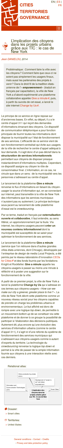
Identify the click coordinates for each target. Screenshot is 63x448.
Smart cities (14, 413)
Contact (36, 439)
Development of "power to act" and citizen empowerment (43, 382)
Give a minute (39, 98)
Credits (45, 439)
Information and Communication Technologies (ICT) (15, 387)
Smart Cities (54, 389)
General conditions (22, 439)
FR (60, 5)
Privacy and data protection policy (32, 442)
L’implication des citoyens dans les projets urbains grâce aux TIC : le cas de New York (38, 394)
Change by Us (28, 105)
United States (14, 424)
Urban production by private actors (27, 375)
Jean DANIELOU (11, 59)
